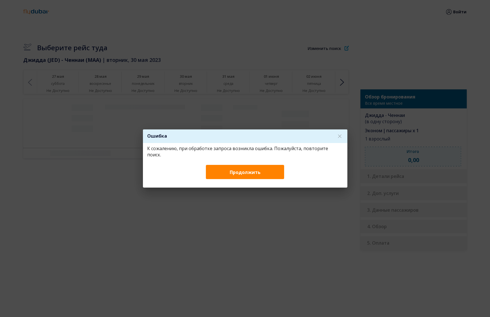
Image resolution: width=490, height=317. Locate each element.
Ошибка (157, 136)
